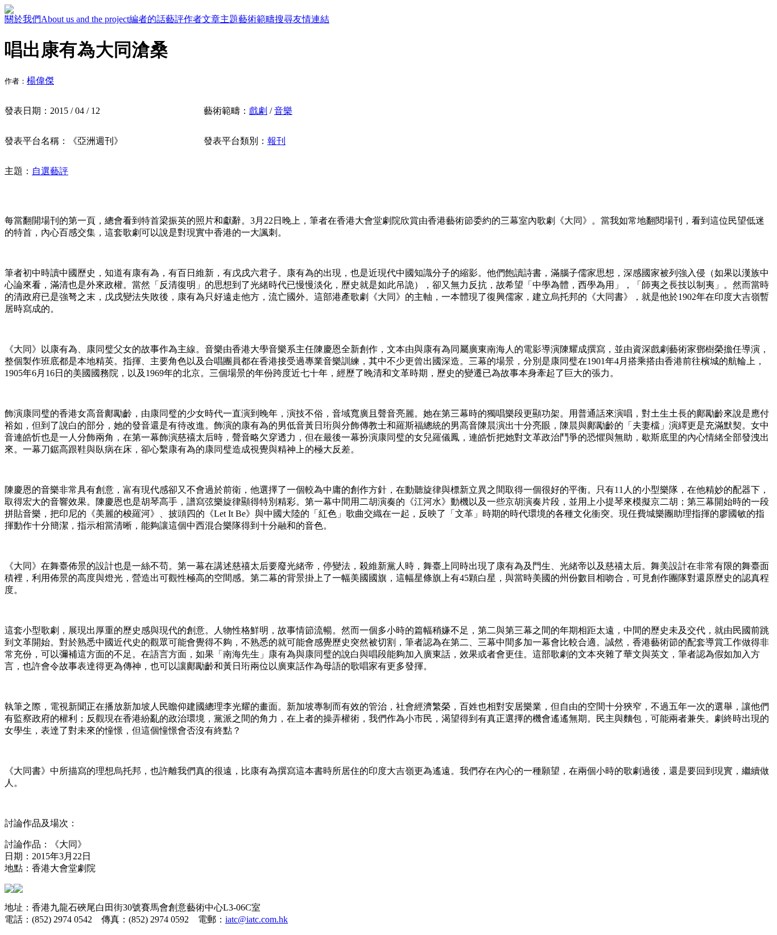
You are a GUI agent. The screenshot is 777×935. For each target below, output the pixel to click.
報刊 (276, 141)
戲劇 (258, 111)
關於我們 (23, 19)
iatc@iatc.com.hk (256, 919)
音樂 (283, 111)
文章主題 (220, 19)
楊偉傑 (40, 80)
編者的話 (147, 19)
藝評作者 (184, 19)
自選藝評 (50, 171)
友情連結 (311, 19)
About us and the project (85, 19)
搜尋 (284, 19)
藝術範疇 (256, 19)
